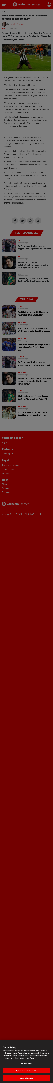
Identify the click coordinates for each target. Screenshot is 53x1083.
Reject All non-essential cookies (26, 1071)
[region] (26, 1061)
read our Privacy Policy (26, 1058)
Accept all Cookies (26, 1078)
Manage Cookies (26, 1063)
